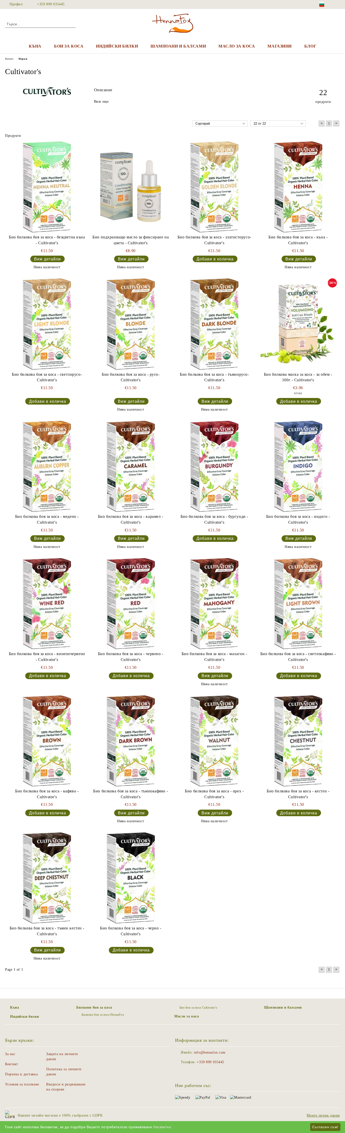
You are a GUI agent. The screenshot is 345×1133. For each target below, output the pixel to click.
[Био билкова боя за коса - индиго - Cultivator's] (298, 466)
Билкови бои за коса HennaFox (103, 1014)
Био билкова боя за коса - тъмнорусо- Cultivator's (214, 377)
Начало (9, 58)
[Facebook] (337, 4)
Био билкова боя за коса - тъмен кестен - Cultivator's (47, 931)
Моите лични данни (323, 1115)
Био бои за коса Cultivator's (198, 1007)
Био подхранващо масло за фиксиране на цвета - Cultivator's (130, 240)
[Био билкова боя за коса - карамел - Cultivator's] (130, 466)
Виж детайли (47, 259)
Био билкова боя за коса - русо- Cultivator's (130, 377)
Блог (310, 46)
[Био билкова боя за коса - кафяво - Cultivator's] (47, 740)
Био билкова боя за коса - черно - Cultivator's (130, 931)
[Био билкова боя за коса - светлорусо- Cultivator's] (47, 323)
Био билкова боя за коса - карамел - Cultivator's (130, 519)
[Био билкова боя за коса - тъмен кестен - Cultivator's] (47, 877)
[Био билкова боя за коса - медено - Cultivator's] (47, 466)
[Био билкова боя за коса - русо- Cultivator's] (130, 323)
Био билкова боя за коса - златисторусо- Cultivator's (214, 240)
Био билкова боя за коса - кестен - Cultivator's (298, 794)
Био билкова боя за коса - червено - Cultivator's (130, 657)
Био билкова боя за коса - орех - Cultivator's (214, 794)
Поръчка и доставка (21, 1074)
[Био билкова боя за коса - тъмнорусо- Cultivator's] (214, 323)
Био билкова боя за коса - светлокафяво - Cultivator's (298, 657)
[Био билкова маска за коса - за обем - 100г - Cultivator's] (298, 323)
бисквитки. (162, 1127)
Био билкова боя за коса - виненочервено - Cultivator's (47, 657)
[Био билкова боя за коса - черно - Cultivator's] (130, 877)
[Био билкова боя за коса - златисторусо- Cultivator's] (214, 186)
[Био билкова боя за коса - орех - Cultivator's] (214, 740)
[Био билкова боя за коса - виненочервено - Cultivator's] (47, 603)
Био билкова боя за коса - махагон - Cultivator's (214, 657)
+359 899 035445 (50, 4)
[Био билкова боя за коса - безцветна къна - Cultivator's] (47, 186)
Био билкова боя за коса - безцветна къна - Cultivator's (47, 240)
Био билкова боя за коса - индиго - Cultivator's (298, 519)
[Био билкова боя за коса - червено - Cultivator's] (130, 603)
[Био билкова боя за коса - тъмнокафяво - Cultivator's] (130, 740)
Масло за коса (236, 46)
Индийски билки (117, 46)
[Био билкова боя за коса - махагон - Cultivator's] (214, 603)
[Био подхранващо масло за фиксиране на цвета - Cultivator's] (130, 186)
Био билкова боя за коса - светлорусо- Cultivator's (47, 377)
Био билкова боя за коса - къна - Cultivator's (298, 240)
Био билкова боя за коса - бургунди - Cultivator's (214, 519)
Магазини (279, 46)
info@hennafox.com (210, 1052)
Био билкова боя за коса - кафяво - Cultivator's (47, 794)
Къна (35, 46)
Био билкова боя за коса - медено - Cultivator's (47, 519)
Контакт (11, 1064)
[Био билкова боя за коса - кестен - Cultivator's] (298, 740)
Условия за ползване (22, 1084)
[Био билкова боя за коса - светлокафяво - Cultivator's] (298, 603)
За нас (10, 1054)
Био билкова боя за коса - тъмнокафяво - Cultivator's (130, 794)
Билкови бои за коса (94, 1007)
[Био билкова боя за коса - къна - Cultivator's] (298, 186)
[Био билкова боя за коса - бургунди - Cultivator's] (214, 466)
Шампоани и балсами (178, 46)
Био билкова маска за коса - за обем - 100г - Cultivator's (298, 377)
